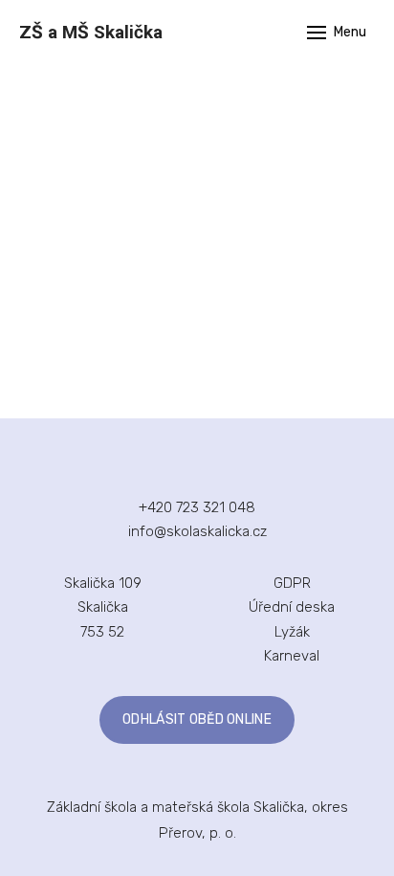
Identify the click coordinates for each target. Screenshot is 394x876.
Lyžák (292, 631)
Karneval (291, 655)
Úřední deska (292, 607)
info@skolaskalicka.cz (197, 531)
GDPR (292, 583)
